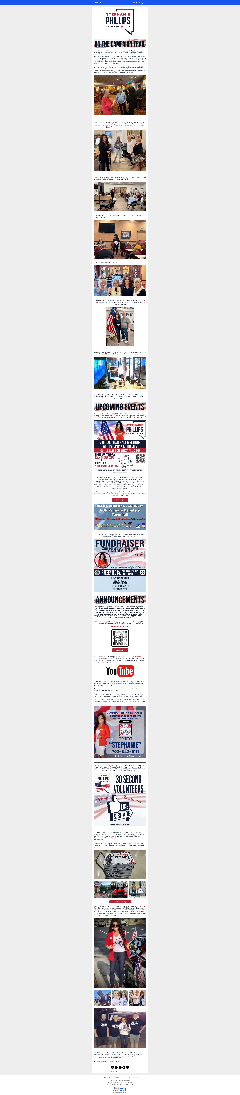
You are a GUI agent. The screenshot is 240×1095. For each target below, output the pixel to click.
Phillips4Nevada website (119, 682)
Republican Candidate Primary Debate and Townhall (120, 478)
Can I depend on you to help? (120, 626)
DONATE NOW (120, 650)
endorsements (129, 683)
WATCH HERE (120, 500)
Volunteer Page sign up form (113, 838)
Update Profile (112, 1082)
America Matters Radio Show (109, 354)
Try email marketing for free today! (120, 1092)
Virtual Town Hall (121, 414)
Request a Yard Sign (120, 902)
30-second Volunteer (109, 767)
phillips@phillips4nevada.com (119, 1084)
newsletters (124, 689)
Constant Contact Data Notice (124, 1082)
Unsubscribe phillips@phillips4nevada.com (120, 1080)
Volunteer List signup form (108, 699)
